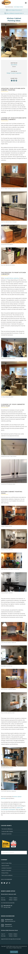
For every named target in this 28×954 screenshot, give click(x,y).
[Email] (16, 81)
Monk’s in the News (6, 870)
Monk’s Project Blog (6, 863)
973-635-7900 (7, 907)
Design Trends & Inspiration (14, 73)
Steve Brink (14, 64)
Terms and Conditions (6, 875)
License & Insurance (6, 868)
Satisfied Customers (6, 833)
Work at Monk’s (5, 865)
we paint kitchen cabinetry (12, 278)
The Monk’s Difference (6, 829)
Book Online (20, 7)
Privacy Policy (4, 872)
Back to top (13, 952)
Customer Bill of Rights (7, 831)
